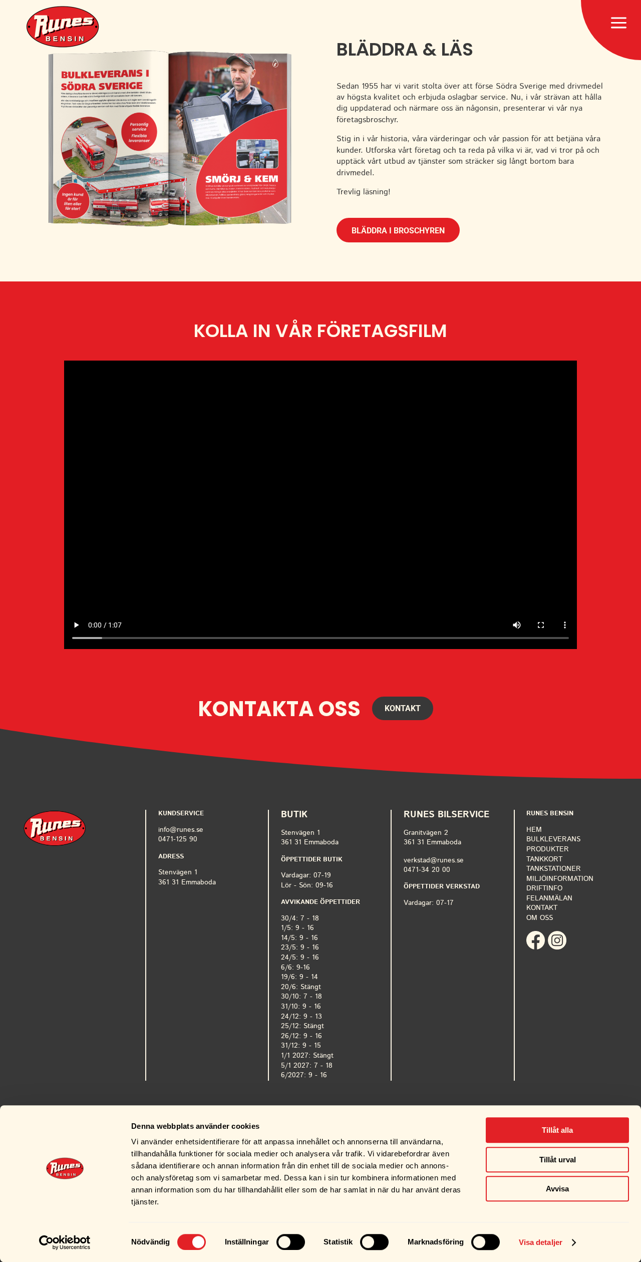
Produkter (547, 849)
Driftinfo (544, 888)
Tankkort (544, 859)
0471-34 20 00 (427, 870)
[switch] (290, 1242)
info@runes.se (180, 830)
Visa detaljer (540, 1242)
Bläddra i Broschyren (398, 230)
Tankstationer (553, 869)
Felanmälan (549, 898)
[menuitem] (62, 27)
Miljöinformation (559, 879)
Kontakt (403, 708)
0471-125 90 (177, 839)
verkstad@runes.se (434, 860)
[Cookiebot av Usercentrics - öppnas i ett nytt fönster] (65, 1242)
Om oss (539, 918)
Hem (534, 830)
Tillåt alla (557, 1130)
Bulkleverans (553, 839)
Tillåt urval (557, 1159)
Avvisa (557, 1188)
